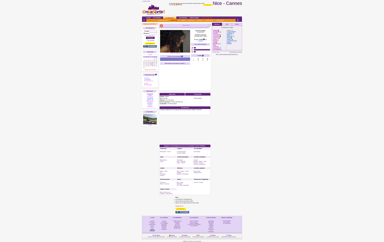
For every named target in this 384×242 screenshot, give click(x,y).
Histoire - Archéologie (182, 174)
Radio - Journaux (164, 184)
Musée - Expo (163, 171)
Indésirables (211, 231)
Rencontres (211, 229)
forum (240, 52)
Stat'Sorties (164, 229)
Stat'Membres (220, 20)
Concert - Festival (198, 182)
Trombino (183, 20)
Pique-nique (197, 171)
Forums (152, 223)
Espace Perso (194, 18)
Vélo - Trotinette (181, 161)
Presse (152, 226)
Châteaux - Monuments (166, 193)
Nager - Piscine (181, 163)
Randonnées (163, 160)
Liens (152, 228)
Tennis (162, 161)
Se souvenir (151, 40)
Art (160, 172)
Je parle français (181, 151)
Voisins (237, 24)
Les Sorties (157, 18)
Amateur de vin (198, 172)
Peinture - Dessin (198, 163)
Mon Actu (211, 223)
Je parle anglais (181, 153)
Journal (211, 226)
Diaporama (164, 224)
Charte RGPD (152, 224)
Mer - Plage (180, 182)
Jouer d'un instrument (199, 164)
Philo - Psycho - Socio (183, 171)
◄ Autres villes (146, 1)
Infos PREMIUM (227, 220)
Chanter (196, 160)
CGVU (152, 225)
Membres (217, 24)
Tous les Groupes (194, 220)
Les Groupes (183, 18)
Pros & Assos (152, 222)
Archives (164, 228)
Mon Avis (211, 228)
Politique (179, 172)
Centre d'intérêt (194, 225)
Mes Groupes (194, 222)
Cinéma (162, 175)
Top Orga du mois (150, 75)
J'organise (211, 225)
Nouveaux (199, 20)
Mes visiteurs (227, 222)
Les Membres (169, 18)
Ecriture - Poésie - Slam (200, 161)
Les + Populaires (164, 223)
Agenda (211, 224)
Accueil (152, 220)
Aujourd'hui (164, 222)
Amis (227, 24)
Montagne (179, 184)
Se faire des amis (163, 20)
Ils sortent (191, 20)
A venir (164, 220)
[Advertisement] (205, 10)
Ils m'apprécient (227, 223)
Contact (152, 229)
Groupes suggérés (194, 223)
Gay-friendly (197, 151)
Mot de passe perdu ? (150, 35)
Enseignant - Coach (165, 151)
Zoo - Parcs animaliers (183, 185)
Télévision (163, 182)
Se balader (180, 160)
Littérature (162, 174)
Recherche (174, 20)
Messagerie (211, 222)
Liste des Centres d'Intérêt (194, 224)
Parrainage (211, 220)
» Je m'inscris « (208, 4)
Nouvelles (164, 226)
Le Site (148, 18)
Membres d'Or (209, 20)
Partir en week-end (165, 192)
